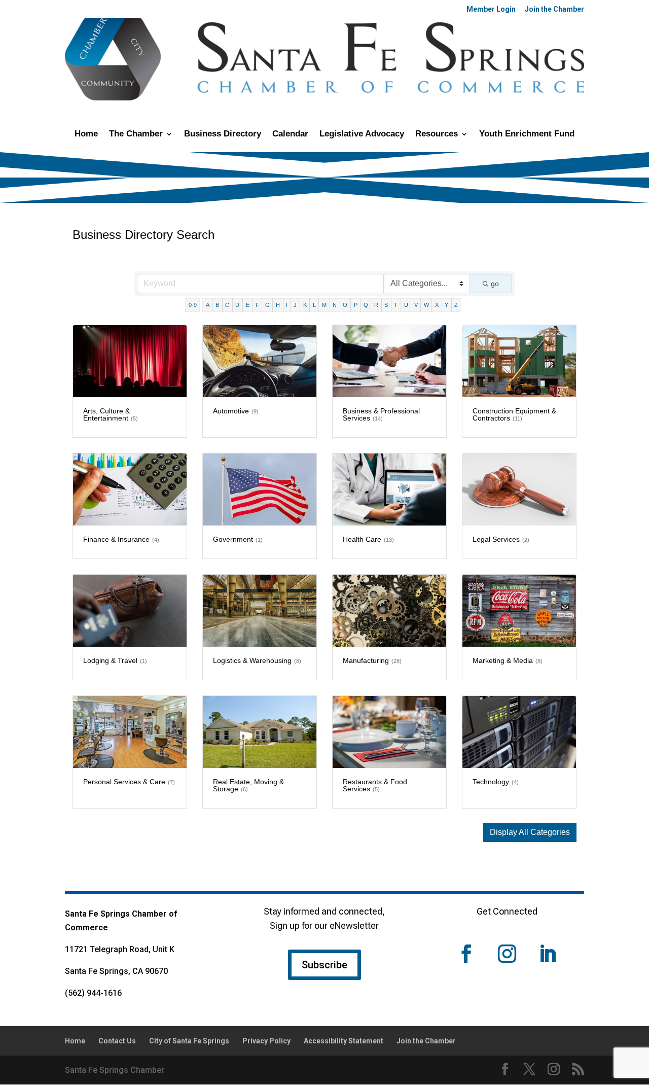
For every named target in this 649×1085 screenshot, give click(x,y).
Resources (436, 134)
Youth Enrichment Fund (526, 134)
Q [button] (366, 305)
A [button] (207, 305)
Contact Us (117, 1041)
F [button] (257, 305)
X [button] (437, 305)
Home (86, 134)
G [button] (267, 305)
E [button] (247, 305)
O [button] (345, 305)
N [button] (335, 305)
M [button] (324, 305)
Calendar (290, 134)
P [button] (355, 305)
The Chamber (136, 134)
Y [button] (446, 305)
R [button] (376, 305)
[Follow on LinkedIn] (547, 953)
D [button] (237, 305)
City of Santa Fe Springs (189, 1041)
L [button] (314, 305)
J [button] (295, 305)
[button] (529, 832)
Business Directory (222, 134)
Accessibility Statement (343, 1041)
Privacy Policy (266, 1041)
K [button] (305, 305)
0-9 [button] (193, 305)
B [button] (217, 305)
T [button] (396, 305)
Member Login (491, 9)
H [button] (278, 305)
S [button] (386, 305)
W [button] (426, 305)
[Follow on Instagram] (507, 953)
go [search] (495, 283)
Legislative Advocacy (361, 134)
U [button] (406, 305)
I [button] (286, 305)
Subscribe (324, 965)
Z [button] (456, 305)
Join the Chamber (554, 9)
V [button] (416, 305)
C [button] (227, 305)
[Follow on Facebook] (466, 953)
